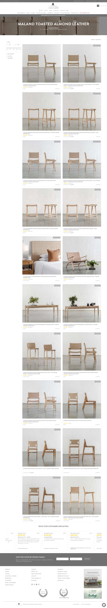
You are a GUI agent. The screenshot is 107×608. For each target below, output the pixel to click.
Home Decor (74, 13)
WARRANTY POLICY (63, 576)
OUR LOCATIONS (36, 573)
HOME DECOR (9, 585)
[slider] (6, 48)
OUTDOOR (8, 580)
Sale (67, 10)
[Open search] (98, 6)
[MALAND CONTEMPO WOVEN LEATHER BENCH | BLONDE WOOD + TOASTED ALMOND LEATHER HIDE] (82, 303)
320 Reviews (30, 87)
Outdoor (56, 13)
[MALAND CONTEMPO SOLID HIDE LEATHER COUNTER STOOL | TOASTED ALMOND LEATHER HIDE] (41, 111)
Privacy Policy (76, 604)
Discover (62, 10)
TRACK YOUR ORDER (64, 578)
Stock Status (10, 54)
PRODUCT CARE (62, 571)
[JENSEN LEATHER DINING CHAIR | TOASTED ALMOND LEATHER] (82, 399)
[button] (53, 15)
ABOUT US (34, 571)
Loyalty (46, 10)
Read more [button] (78, 543)
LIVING (7, 573)
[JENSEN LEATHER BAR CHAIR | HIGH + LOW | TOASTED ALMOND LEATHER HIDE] (82, 447)
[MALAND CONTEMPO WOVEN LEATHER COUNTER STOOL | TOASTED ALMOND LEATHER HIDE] (41, 207)
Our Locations (102, 1)
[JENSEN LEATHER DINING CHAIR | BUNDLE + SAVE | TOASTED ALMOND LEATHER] (41, 447)
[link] (27, 549)
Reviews (41, 10)
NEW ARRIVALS (21, 13)
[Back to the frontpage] (41, 29)
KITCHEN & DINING (10, 576)
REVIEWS (34, 580)
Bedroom (50, 13)
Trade (50, 10)
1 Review (69, 423)
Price (8, 42)
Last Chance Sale (85, 13)
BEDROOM (8, 578)
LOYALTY (33, 576)
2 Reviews (30, 519)
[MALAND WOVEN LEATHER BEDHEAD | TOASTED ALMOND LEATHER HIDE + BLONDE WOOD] (41, 255)
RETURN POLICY (62, 573)
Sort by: (96, 39)
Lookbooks (56, 10)
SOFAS (7, 571)
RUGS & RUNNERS (10, 582)
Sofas (28, 13)
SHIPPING (60, 580)
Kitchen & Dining (41, 13)
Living (33, 13)
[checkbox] (13, 56)
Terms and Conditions (86, 604)
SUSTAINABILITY (36, 578)
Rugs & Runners (65, 13)
